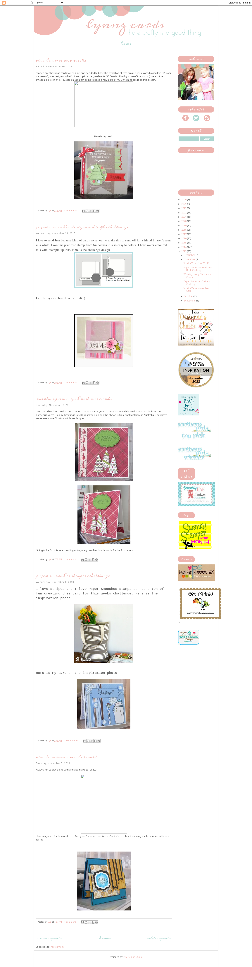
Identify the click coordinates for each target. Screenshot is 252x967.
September (190, 300)
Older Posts (159, 938)
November (190, 259)
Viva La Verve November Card (66, 757)
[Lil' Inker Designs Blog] (196, 505)
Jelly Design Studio (133, 957)
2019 (184, 225)
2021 (184, 216)
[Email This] (83, 211)
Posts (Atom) (57, 946)
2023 (184, 208)
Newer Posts (49, 938)
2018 (184, 229)
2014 (184, 247)
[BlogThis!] (87, 211)
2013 (184, 251)
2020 (184, 221)
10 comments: (71, 740)
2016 (184, 238)
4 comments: (71, 210)
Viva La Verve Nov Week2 (61, 60)
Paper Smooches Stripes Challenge (73, 575)
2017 (184, 234)
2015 (184, 242)
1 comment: (70, 559)
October (188, 296)
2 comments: (71, 382)
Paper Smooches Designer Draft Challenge (82, 227)
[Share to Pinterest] (97, 211)
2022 (184, 212)
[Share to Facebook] (94, 211)
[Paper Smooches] (200, 619)
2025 (184, 204)
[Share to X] (90, 211)
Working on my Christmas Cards (74, 398)
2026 (184, 199)
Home (126, 43)
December (190, 255)
